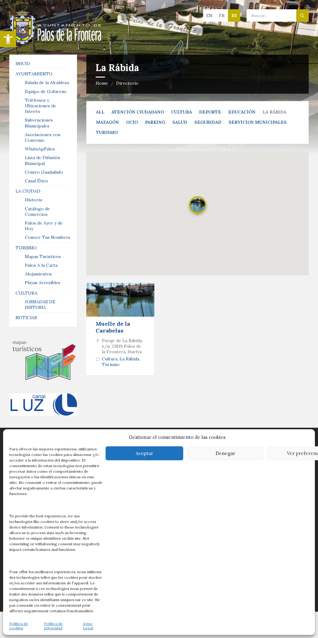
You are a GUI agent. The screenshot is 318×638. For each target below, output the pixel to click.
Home (102, 83)
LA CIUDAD (28, 191)
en (209, 15)
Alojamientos (38, 274)
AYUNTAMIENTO (34, 74)
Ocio (132, 122)
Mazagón (107, 122)
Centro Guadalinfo (44, 172)
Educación (242, 112)
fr (222, 15)
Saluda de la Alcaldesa (47, 82)
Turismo (107, 132)
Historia (33, 200)
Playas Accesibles (42, 282)
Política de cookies (18, 626)
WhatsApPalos (40, 149)
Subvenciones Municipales (39, 122)
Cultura (181, 112)
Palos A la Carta (41, 265)
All (100, 112)
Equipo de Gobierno (46, 91)
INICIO (23, 63)
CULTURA (27, 293)
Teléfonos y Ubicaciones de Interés (40, 105)
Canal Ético (36, 181)
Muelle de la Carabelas (113, 327)
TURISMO (26, 248)
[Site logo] (55, 42)
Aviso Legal (88, 626)
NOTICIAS (26, 317)
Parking (155, 122)
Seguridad (207, 122)
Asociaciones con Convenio (42, 137)
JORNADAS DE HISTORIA (40, 304)
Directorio (127, 83)
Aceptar (144, 453)
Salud (179, 122)
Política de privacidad (53, 626)
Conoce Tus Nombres (47, 237)
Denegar (225, 453)
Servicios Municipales (258, 122)
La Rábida (129, 359)
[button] (8, 39)
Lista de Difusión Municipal (42, 160)
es (234, 15)
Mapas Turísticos (43, 256)
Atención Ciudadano (137, 112)
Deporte (210, 112)
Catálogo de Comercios (37, 211)
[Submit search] (302, 15)
